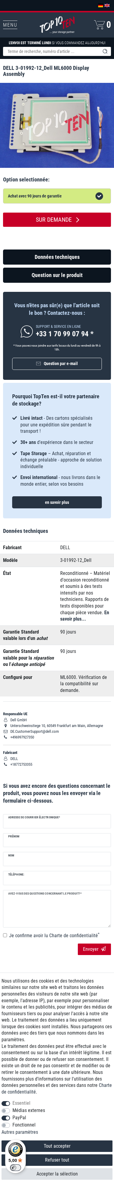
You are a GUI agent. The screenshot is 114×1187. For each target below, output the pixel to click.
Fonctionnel (24, 1125)
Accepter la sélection (57, 1174)
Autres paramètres (20, 1132)
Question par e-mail (61, 363)
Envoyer (90, 949)
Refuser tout (57, 1160)
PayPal (19, 1117)
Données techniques (57, 257)
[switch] (15, 1167)
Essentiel (21, 1103)
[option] (57, 448)
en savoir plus (57, 502)
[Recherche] (105, 51)
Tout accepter (57, 1146)
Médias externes (28, 1110)
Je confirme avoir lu (54, 935)
